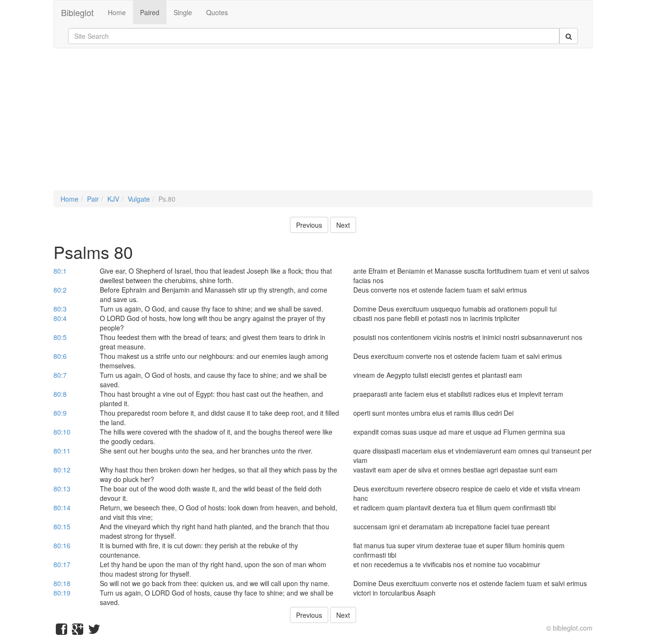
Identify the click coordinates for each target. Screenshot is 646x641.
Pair (93, 199)
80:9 (60, 413)
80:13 (61, 488)
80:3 (60, 308)
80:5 (60, 337)
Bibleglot (77, 12)
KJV (113, 199)
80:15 (61, 526)
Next (343, 225)
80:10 (61, 431)
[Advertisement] (323, 124)
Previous (309, 225)
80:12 (61, 469)
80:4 (60, 318)
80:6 (60, 356)
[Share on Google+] (77, 631)
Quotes (217, 12)
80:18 (61, 583)
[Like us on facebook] (61, 631)
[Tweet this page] (94, 631)
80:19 (61, 592)
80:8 (60, 394)
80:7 (60, 375)
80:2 (60, 289)
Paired (149, 12)
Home (117, 12)
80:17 (61, 564)
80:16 (61, 545)
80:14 (61, 507)
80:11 (61, 450)
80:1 (60, 271)
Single (183, 12)
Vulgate (139, 199)
